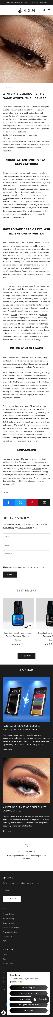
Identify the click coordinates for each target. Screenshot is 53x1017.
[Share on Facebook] (9, 503)
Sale (4, 959)
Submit (10, 574)
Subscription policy (11, 927)
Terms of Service (25, 527)
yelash (43, 367)
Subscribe (12, 899)
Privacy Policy (8, 527)
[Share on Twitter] (20, 503)
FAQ (4, 941)
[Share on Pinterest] (32, 503)
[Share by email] (44, 503)
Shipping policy (9, 923)
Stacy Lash (36, 468)
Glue (5, 198)
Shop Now (26, 656)
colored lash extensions (34, 415)
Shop (5, 954)
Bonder (14, 314)
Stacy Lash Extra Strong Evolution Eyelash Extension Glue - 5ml (18, 634)
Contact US (7, 936)
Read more (7, 750)
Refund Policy (8, 918)
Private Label (8, 964)
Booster (43, 314)
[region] (26, 852)
